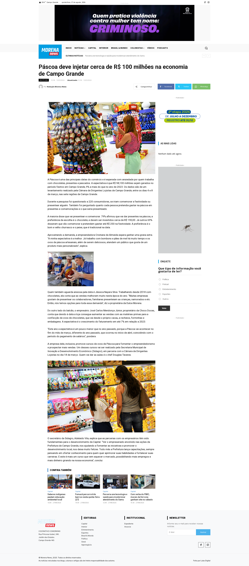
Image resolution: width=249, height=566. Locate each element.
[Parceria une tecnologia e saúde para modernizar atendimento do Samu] (115, 482)
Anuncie (127, 527)
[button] (206, 48)
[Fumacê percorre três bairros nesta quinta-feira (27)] (87, 482)
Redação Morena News (56, 87)
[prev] (204, 56)
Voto (164, 308)
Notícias (44, 80)
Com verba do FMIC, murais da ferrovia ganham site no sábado (111, 56)
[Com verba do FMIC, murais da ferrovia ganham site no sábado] (143, 482)
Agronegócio (86, 545)
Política (84, 539)
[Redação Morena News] (41, 87)
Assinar (203, 532)
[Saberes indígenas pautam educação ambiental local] (60, 482)
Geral (83, 542)
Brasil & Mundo (87, 536)
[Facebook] (201, 545)
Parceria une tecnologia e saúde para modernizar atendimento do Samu (115, 497)
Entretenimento (87, 530)
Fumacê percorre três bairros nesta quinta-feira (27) (87, 497)
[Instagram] (208, 2)
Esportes (84, 533)
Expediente (128, 524)
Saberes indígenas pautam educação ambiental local (56, 497)
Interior (84, 527)
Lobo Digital (205, 561)
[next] (208, 56)
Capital (50, 491)
